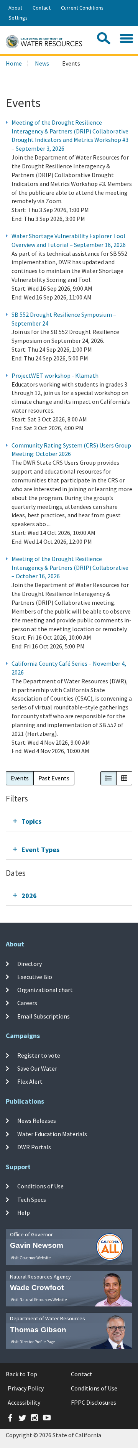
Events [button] (20, 778)
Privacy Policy (26, 1388)
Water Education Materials (52, 1134)
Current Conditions (82, 7)
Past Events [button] (53, 778)
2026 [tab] (29, 895)
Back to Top (21, 1374)
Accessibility (24, 1402)
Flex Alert (30, 1081)
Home (14, 63)
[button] (108, 778)
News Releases (36, 1120)
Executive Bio (34, 977)
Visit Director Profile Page (33, 1341)
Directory (29, 963)
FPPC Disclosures (93, 1402)
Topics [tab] (31, 821)
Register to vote (38, 1055)
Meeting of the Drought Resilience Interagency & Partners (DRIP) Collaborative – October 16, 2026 (70, 567)
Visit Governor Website (31, 1257)
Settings (18, 17)
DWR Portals (34, 1147)
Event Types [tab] (40, 849)
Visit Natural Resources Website (39, 1299)
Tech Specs (31, 1199)
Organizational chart (45, 990)
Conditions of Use (40, 1186)
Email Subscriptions (43, 1016)
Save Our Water (37, 1068)
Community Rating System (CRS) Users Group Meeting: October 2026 (71, 449)
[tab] (69, 821)
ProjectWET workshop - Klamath (55, 375)
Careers (27, 1003)
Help (23, 1212)
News (42, 63)
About (15, 7)
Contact (42, 7)
